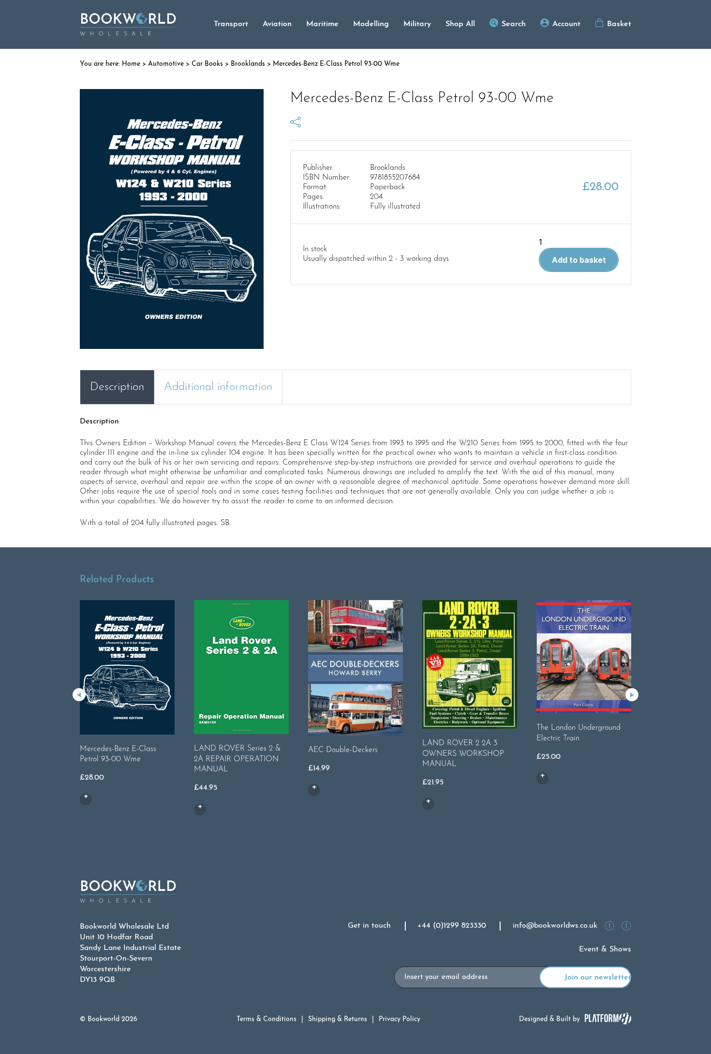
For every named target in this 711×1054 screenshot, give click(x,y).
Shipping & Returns (337, 1019)
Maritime (322, 24)
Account (566, 24)
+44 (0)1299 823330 (451, 926)
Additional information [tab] (218, 387)
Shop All (460, 24)
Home (131, 64)
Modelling (371, 24)
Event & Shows (605, 949)
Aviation (277, 24)
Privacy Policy (399, 1019)
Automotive (166, 64)
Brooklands (248, 64)
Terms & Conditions (266, 1019)
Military (417, 24)
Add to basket (579, 260)
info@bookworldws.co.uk (555, 926)
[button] (631, 694)
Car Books (207, 64)
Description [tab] (117, 387)
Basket (619, 24)
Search (514, 24)
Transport (231, 24)
